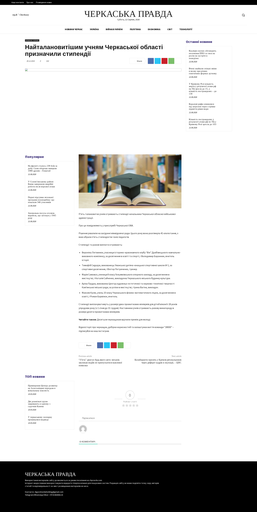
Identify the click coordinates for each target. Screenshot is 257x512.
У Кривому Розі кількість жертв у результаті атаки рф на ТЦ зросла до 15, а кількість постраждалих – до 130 (203, 89)
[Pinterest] (164, 61)
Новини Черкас (32, 40)
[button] (243, 15)
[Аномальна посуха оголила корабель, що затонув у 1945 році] (65, 217)
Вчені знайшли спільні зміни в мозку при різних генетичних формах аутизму (203, 71)
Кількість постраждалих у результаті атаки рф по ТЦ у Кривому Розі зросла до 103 (202, 121)
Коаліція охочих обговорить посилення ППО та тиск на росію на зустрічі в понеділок (202, 54)
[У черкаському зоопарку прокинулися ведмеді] (65, 421)
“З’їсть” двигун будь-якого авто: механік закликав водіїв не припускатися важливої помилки (100, 363)
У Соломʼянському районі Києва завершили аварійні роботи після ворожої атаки (41, 184)
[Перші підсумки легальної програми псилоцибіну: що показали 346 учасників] (65, 201)
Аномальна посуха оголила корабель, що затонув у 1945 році (42, 215)
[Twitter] (237, 15)
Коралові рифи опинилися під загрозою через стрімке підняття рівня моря (202, 106)
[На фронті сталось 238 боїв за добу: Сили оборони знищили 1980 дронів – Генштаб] (65, 169)
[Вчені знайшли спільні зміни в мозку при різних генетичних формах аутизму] (224, 72)
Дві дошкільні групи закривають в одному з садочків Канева (39, 404)
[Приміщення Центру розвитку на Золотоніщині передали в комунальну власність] (65, 389)
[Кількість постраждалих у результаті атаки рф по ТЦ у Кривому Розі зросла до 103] (224, 123)
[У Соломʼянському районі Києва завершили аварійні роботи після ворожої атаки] (65, 185)
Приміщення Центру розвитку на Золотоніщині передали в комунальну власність (43, 388)
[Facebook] (226, 15)
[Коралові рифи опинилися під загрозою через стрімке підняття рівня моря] (224, 107)
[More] (178, 61)
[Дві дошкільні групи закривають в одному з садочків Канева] (65, 405)
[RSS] (231, 15)
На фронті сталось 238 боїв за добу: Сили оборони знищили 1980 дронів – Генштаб (42, 168)
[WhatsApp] (171, 61)
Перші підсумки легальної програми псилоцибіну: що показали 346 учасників (41, 199)
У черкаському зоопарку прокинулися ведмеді (40, 418)
